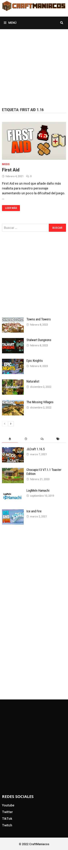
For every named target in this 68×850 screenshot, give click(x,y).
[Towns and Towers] (13, 320)
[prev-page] (4, 423)
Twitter (7, 812)
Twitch (7, 825)
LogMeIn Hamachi (38, 490)
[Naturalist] (13, 382)
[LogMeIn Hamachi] (13, 491)
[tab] (10, 438)
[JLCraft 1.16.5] (13, 449)
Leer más (11, 207)
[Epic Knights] (13, 361)
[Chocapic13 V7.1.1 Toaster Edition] (13, 470)
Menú (12, 22)
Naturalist (32, 381)
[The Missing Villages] (13, 402)
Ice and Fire (34, 511)
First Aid (10, 170)
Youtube (8, 805)
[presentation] (10, 438)
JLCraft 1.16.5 (35, 449)
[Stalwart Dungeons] (13, 340)
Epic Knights (34, 361)
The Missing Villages (39, 402)
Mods (6, 164)
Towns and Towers (38, 319)
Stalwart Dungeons (38, 340)
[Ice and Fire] (13, 512)
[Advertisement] (34, 65)
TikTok (7, 818)
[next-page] (11, 423)
